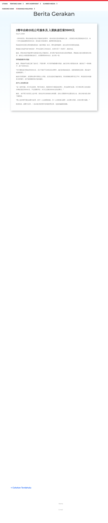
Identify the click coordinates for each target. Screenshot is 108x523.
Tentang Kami (15, 4)
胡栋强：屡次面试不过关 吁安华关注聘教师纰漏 (33, 335)
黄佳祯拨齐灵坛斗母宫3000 (25, 414)
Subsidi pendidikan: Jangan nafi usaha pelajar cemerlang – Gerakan (43, 467)
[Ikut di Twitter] (31, 515)
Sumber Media (49, 4)
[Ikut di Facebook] (26, 515)
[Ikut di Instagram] (35, 515)
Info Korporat (32, 4)
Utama (5, 4)
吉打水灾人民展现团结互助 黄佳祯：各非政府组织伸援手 (37, 179)
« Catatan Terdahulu (21, 487)
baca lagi (16, 192)
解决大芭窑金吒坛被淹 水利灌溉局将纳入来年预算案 (35, 257)
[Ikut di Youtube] (40, 515)
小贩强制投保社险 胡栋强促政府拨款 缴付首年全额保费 (36, 441)
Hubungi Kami (8, 9)
